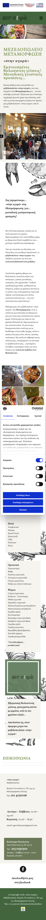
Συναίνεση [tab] (8, 416)
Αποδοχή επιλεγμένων (23, 502)
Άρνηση (23, 510)
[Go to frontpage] (17, 18)
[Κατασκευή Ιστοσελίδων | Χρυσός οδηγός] (23, 909)
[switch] (39, 468)
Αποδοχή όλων (23, 495)
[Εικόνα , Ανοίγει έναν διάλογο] (23, 136)
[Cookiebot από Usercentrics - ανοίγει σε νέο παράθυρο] (32, 408)
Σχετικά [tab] (38, 416)
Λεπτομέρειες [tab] (23, 416)
